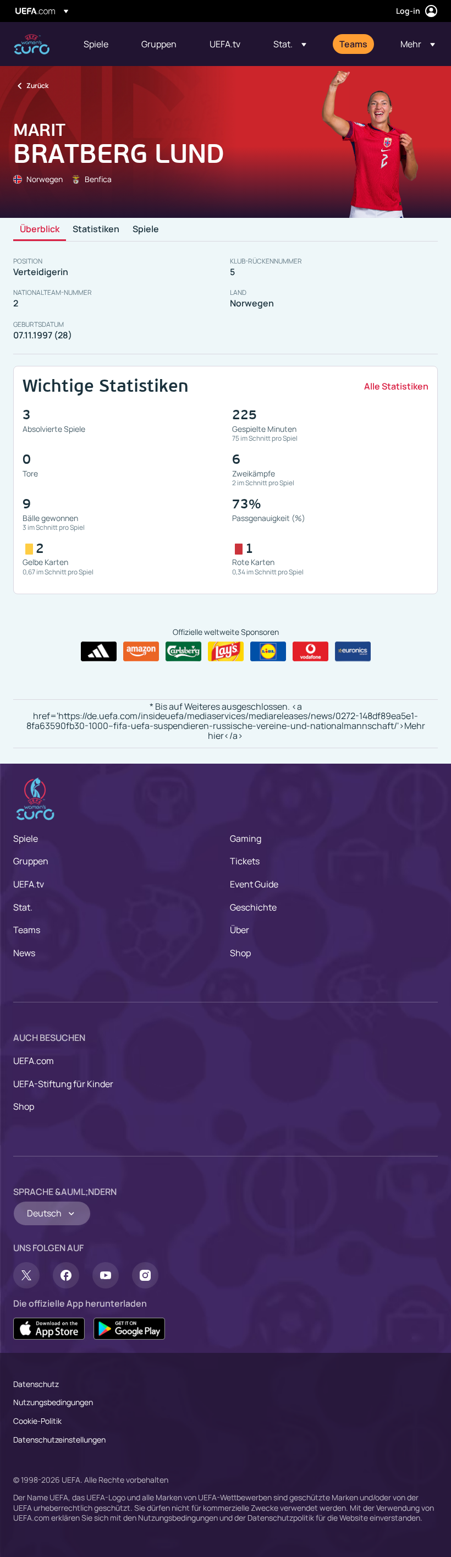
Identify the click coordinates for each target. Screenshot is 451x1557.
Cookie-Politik (37, 1421)
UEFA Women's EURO (31, 44)
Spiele (146, 229)
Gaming (245, 838)
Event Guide (254, 884)
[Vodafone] (310, 651)
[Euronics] (353, 651)
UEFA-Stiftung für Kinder (63, 1084)
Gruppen (30, 861)
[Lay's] (226, 651)
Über (239, 930)
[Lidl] (268, 651)
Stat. (22, 907)
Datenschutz (36, 1384)
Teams (26, 930)
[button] (290, 44)
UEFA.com (33, 1061)
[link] (96, 44)
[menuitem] (98, 44)
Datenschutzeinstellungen (59, 1439)
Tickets (245, 861)
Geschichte (253, 907)
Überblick (39, 229)
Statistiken (96, 229)
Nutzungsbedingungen (53, 1402)
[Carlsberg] (183, 651)
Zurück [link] (37, 85)
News (24, 953)
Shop (240, 953)
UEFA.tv (28, 884)
